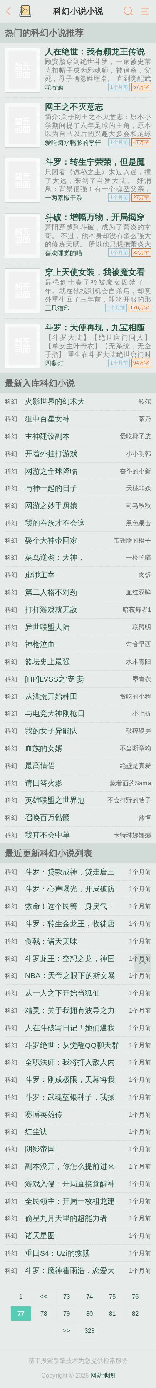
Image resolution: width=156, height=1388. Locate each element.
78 (43, 1313)
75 (112, 1296)
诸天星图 (40, 1236)
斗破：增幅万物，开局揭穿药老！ (95, 221)
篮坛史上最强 (47, 661)
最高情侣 (40, 766)
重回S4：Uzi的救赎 (57, 1253)
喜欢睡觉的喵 (63, 252)
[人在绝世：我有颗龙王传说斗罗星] (22, 89)
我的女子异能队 (51, 731)
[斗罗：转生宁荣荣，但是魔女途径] (22, 199)
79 (66, 1313)
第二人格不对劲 (51, 592)
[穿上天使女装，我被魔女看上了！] (22, 309)
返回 (10, 11)
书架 (25, 11)
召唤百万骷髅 (47, 817)
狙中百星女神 (47, 419)
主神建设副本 (47, 436)
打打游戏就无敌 (51, 610)
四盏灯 (54, 363)
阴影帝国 (40, 1149)
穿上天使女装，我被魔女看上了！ (95, 276)
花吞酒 (54, 87)
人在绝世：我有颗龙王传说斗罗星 (95, 55)
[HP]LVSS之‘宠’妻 (54, 679)
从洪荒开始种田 (51, 696)
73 (66, 1296)
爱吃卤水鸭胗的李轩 (73, 142)
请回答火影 (43, 783)
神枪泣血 (40, 644)
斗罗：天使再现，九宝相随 (95, 327)
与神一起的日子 (51, 488)
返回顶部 (142, 963)
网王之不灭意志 (74, 106)
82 (135, 1313)
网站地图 (102, 1375)
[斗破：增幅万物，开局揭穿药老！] (22, 254)
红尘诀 (36, 1131)
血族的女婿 (43, 748)
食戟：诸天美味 (51, 941)
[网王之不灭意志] (22, 144)
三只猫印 (57, 308)
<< (43, 1296)
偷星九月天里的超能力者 (66, 1218)
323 (89, 1330)
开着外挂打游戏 (51, 454)
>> (66, 1330)
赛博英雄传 (43, 1114)
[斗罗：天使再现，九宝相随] (22, 364)
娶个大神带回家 (51, 540)
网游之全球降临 (51, 471)
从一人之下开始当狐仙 (62, 993)
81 (112, 1313)
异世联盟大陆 (47, 627)
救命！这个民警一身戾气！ (70, 906)
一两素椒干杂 (63, 197)
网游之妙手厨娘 (51, 506)
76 (135, 1296)
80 (89, 1313)
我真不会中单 (47, 835)
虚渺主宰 (40, 575)
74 (89, 1296)
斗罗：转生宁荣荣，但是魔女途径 (95, 166)
